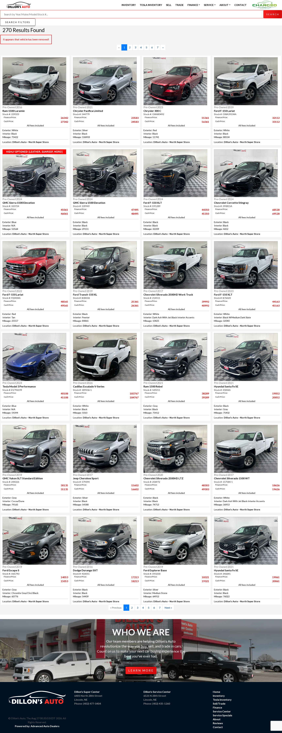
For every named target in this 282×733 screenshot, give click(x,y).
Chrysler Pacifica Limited (88, 110)
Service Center (222, 711)
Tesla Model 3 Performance (19, 386)
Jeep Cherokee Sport (86, 478)
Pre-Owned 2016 (12, 107)
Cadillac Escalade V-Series (88, 386)
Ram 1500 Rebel (153, 386)
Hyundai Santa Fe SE (226, 386)
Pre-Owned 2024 (12, 199)
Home (216, 691)
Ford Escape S (10, 570)
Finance (217, 707)
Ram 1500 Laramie (13, 110)
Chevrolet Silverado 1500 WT (232, 478)
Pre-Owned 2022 (12, 290)
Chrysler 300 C (152, 110)
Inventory (129, 4)
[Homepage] (18, 4)
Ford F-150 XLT (152, 202)
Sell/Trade (219, 703)
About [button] (223, 4)
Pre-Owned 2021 (83, 107)
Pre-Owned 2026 (83, 382)
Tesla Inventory (151, 4)
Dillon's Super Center (87, 691)
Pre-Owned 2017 (153, 290)
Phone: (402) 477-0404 (87, 703)
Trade (179, 4)
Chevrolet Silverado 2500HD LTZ (163, 478)
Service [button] (209, 4)
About (216, 719)
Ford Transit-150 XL (85, 294)
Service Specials (222, 715)
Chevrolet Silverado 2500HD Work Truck (168, 294)
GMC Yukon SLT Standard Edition (22, 478)
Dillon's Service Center (157, 691)
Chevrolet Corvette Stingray (231, 202)
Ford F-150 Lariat (224, 110)
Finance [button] (193, 4)
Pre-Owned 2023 (153, 107)
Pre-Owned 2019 (224, 107)
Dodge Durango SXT (85, 570)
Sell (168, 4)
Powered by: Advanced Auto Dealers (37, 726)
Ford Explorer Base (155, 570)
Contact (240, 4)
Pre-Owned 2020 (153, 474)
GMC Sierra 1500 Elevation (18, 202)
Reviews (218, 723)
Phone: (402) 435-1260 (156, 703)
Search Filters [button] (17, 22)
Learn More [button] (141, 670)
